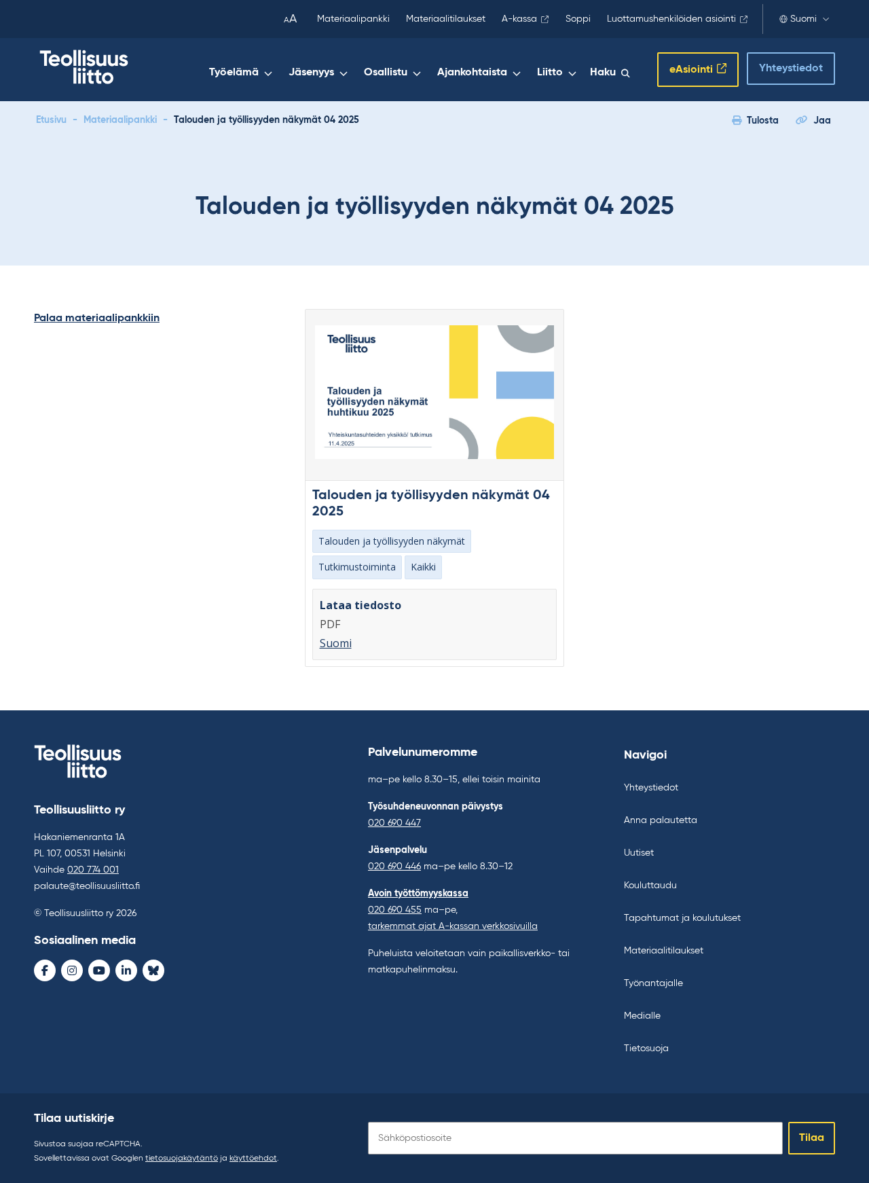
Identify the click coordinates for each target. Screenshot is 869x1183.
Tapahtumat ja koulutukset (682, 918)
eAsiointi (691, 70)
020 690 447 (394, 823)
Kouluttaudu (650, 885)
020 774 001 (93, 870)
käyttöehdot (253, 1158)
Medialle (642, 1016)
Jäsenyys (311, 72)
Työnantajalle (653, 983)
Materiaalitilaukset (445, 19)
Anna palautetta (660, 820)
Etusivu (51, 120)
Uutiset (639, 853)
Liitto (550, 72)
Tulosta (763, 121)
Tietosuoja (646, 1048)
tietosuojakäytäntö (181, 1158)
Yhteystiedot (791, 68)
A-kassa (519, 19)
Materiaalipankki (353, 19)
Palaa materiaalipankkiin (97, 318)
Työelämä (234, 72)
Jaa (822, 121)
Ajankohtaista (472, 72)
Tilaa (811, 1138)
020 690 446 (394, 866)
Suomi (803, 19)
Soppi (578, 19)
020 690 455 (395, 910)
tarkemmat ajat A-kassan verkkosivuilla (453, 926)
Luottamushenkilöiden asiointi (671, 19)
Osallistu (385, 72)
